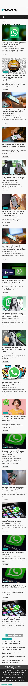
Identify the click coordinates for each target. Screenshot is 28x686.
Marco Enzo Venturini (7, 621)
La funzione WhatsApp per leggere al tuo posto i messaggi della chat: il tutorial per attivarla (14, 100)
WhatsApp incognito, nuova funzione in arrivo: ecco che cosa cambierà (14, 608)
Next (21, 635)
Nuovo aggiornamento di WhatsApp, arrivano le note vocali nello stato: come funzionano (14, 441)
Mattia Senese (6, 353)
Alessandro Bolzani (7, 523)
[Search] (24, 17)
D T (3, 490)
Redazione (5, 46)
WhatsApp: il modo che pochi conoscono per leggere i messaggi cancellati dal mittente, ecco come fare (14, 236)
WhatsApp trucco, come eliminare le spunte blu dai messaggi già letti (14, 477)
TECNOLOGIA (5, 39)
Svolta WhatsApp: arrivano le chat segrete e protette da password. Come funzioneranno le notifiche (14, 303)
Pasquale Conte (6, 387)
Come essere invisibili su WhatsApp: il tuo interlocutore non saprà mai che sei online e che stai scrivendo (14, 167)
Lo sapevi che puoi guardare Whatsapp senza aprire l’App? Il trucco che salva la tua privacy (14, 407)
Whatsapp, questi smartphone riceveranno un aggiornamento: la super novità (14, 372)
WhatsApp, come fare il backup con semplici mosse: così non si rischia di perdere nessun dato (14, 202)
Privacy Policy (10, 668)
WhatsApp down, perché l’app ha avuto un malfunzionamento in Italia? (14, 33)
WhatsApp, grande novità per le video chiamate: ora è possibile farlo (14, 271)
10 (18, 635)
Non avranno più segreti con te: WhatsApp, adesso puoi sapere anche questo (14, 338)
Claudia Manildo (6, 422)
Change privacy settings (6, 684)
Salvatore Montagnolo (7, 115)
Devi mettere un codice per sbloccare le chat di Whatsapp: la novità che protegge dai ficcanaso (14, 66)
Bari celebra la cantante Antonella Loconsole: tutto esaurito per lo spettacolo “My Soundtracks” (13, 643)
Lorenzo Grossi (6, 588)
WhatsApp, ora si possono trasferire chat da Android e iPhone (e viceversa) (14, 575)
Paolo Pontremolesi (7, 217)
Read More (5, 54)
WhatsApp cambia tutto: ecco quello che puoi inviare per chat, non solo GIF (14, 134)
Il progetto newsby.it (10, 666)
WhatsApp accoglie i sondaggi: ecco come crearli (14, 543)
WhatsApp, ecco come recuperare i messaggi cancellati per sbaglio (14, 510)
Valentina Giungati (7, 318)
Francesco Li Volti (6, 251)
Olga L (4, 80)
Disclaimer (17, 668)
